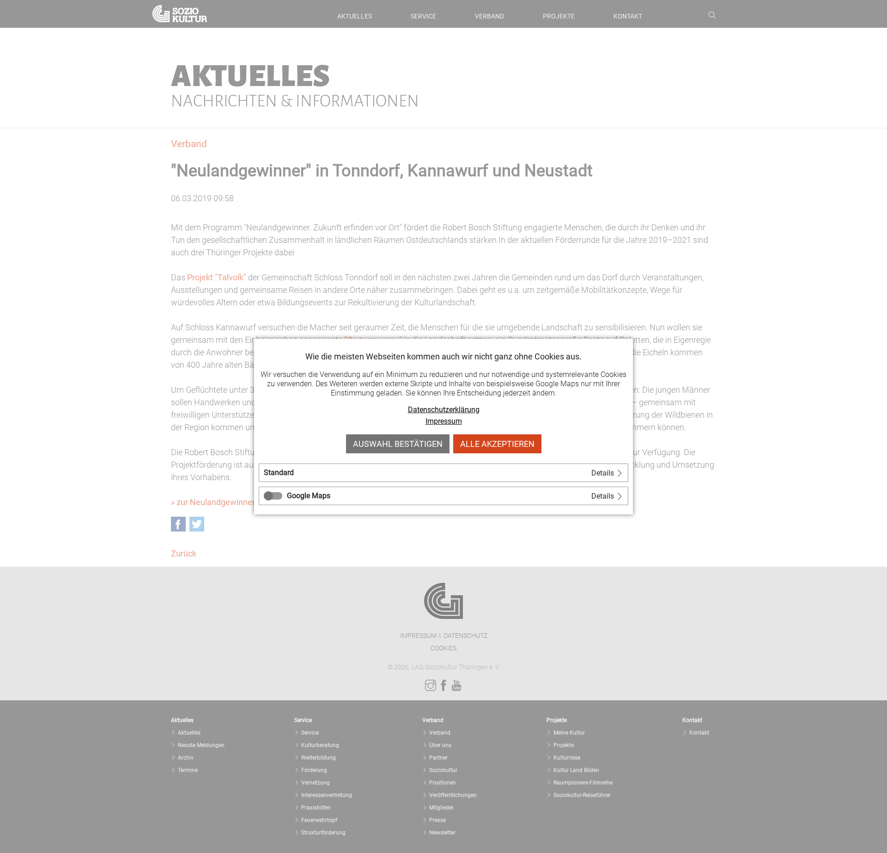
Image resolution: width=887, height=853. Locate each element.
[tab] (443, 473)
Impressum (443, 421)
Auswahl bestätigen (398, 444)
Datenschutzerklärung (444, 409)
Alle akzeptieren (497, 444)
